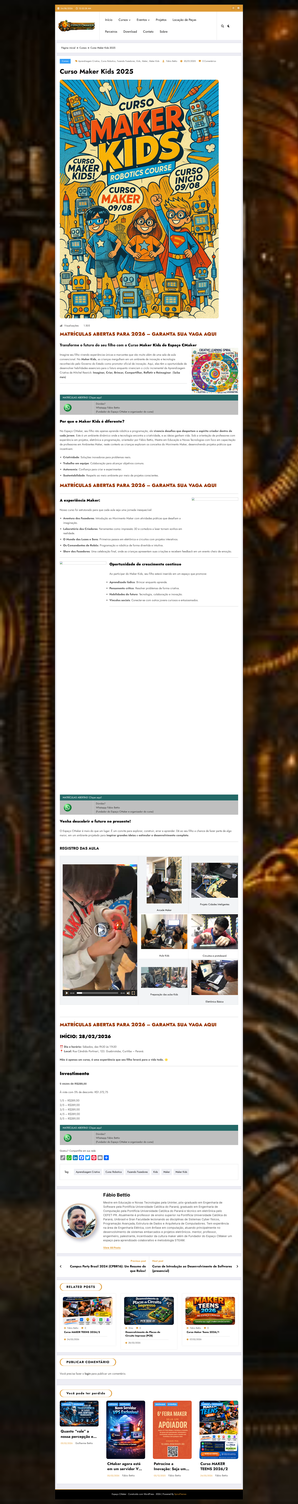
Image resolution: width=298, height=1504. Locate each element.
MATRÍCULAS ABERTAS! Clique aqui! (82, 397)
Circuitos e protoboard (214, 956)
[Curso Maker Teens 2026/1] (210, 1310)
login (88, 1374)
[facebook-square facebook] (238, 8)
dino (131, 1328)
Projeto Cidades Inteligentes (214, 904)
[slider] (97, 993)
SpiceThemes (180, 1494)
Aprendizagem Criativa (88, 61)
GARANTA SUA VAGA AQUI (184, 334)
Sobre (163, 31)
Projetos (161, 20)
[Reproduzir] (66, 993)
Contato (148, 31)
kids (138, 61)
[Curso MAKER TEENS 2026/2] (88, 1310)
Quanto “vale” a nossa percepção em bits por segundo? (78, 1434)
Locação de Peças (184, 20)
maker (145, 61)
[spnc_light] (229, 25)
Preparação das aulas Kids (164, 994)
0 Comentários (209, 61)
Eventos (142, 20)
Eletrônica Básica (215, 1001)
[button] (100, 930)
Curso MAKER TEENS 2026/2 (82, 1332)
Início (108, 20)
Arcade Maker (164, 910)
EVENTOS (172, 1404)
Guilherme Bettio (84, 1443)
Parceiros (111, 31)
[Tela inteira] (133, 993)
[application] (100, 930)
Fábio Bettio (171, 61)
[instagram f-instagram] (233, 8)
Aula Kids (164, 955)
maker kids (154, 61)
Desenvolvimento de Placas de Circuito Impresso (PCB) (142, 1333)
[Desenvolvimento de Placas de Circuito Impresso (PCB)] (149, 1310)
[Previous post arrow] (61, 1266)
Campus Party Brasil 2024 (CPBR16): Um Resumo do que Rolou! (108, 1268)
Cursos (123, 20)
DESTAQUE (78, 1404)
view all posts (112, 1247)
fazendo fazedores (126, 61)
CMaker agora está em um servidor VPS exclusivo (125, 1466)
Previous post (138, 1260)
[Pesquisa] (222, 26)
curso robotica (108, 61)
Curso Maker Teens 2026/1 (203, 1332)
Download (130, 31)
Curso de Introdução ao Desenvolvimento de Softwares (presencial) (192, 1268)
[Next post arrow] (237, 1266)
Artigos (66, 1404)
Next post (157, 1260)
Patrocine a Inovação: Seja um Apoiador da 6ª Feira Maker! (172, 1466)
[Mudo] (128, 993)
